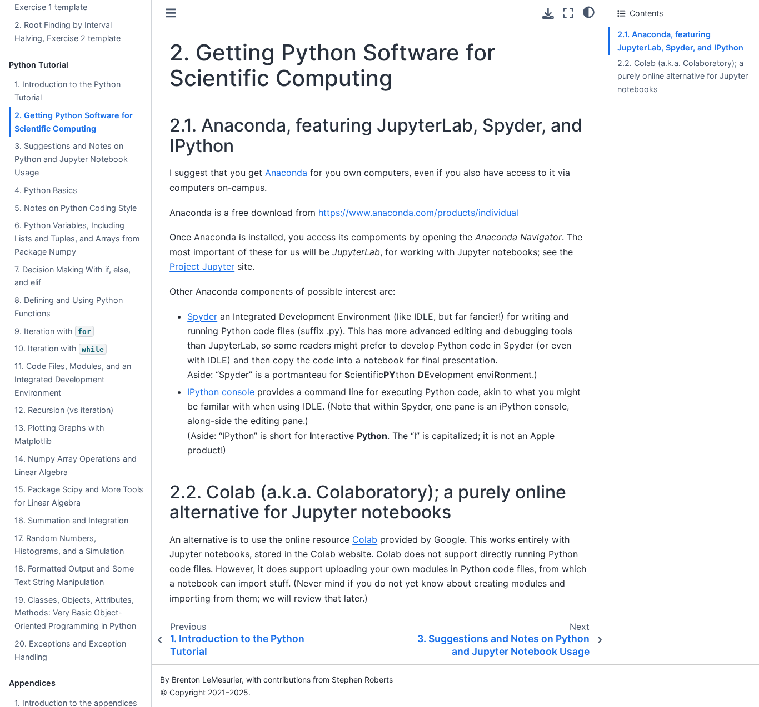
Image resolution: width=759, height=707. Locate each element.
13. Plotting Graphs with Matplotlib (59, 434)
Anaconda (286, 172)
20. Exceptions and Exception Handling (70, 650)
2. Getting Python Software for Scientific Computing (73, 121)
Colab (364, 539)
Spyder (202, 316)
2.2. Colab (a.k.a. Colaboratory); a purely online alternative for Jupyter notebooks (682, 76)
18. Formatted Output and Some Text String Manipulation (74, 575)
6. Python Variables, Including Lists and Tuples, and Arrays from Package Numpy (77, 238)
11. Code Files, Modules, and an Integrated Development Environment (72, 379)
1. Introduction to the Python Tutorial (67, 90)
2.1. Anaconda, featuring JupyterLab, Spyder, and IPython (680, 40)
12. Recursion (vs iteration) (63, 410)
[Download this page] (548, 13)
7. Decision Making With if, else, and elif (72, 276)
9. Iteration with (52, 331)
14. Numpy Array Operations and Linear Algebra (75, 465)
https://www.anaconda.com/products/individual (418, 212)
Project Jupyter (201, 266)
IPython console (220, 391)
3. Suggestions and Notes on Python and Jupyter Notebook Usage (71, 159)
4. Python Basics (45, 190)
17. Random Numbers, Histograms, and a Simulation (69, 544)
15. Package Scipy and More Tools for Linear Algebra (78, 495)
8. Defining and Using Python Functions (68, 306)
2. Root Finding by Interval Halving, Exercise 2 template (67, 31)
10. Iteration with (59, 348)
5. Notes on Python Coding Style (75, 207)
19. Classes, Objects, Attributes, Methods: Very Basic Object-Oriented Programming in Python (75, 613)
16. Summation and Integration (71, 520)
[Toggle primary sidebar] (171, 13)
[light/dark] (588, 11)
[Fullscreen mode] (568, 13)
